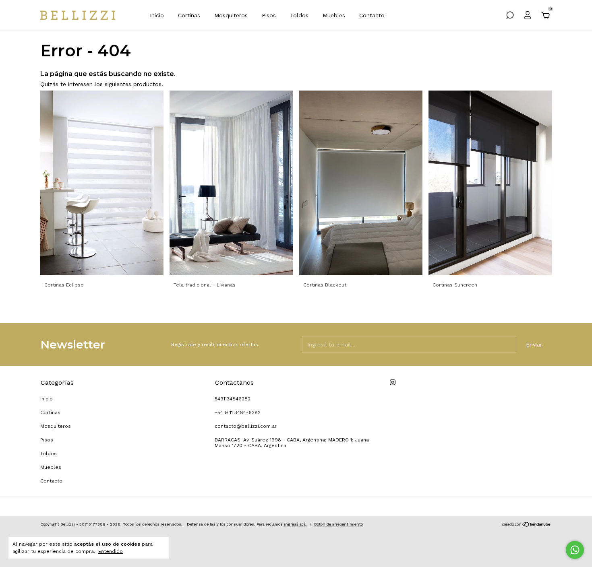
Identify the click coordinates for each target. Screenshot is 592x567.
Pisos (269, 15)
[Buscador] (510, 16)
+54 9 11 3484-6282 (238, 412)
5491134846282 (232, 399)
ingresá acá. (295, 524)
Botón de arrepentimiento (338, 524)
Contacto (372, 15)
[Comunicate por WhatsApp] (575, 550)
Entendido (110, 551)
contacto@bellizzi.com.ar (246, 426)
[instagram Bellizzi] (392, 382)
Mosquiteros (231, 15)
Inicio (157, 15)
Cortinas (189, 15)
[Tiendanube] (526, 525)
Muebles (334, 15)
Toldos (299, 15)
